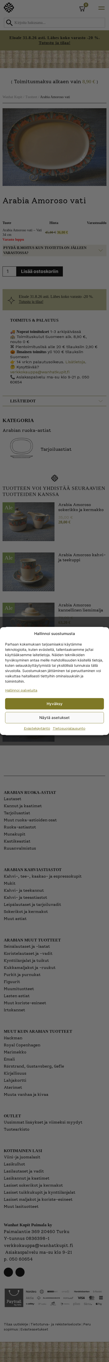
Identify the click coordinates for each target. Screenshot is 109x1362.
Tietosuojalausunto (69, 728)
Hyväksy (55, 703)
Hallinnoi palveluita (21, 690)
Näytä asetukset (54, 717)
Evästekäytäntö (37, 728)
